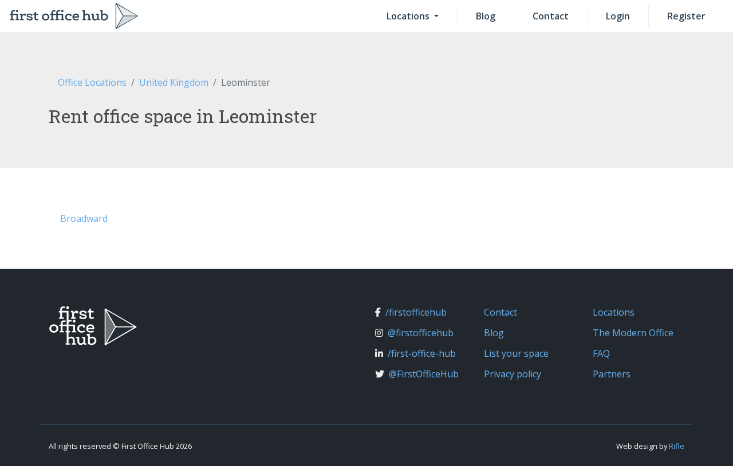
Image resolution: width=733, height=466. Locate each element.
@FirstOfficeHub (424, 374)
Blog (485, 16)
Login (618, 16)
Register (686, 16)
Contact (551, 16)
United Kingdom (173, 82)
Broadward (84, 218)
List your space (516, 353)
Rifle (676, 446)
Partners (611, 374)
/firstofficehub (416, 312)
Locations (409, 16)
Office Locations (92, 82)
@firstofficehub (421, 332)
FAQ (601, 353)
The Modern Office (633, 332)
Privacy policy (512, 374)
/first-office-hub (422, 353)
